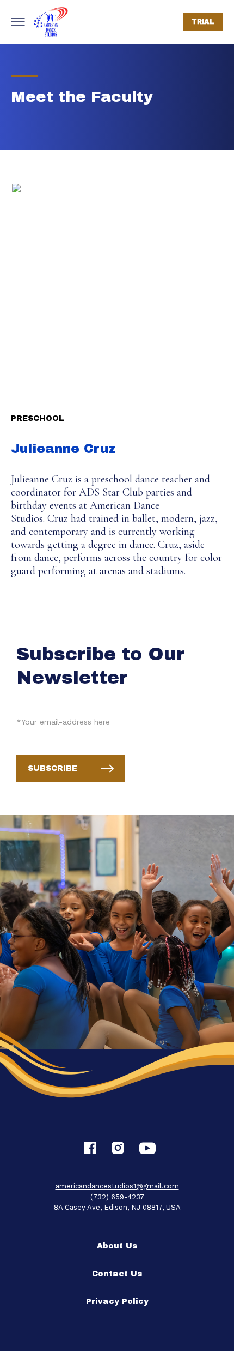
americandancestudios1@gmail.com (117, 1186)
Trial (203, 22)
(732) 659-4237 (117, 1197)
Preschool (37, 418)
